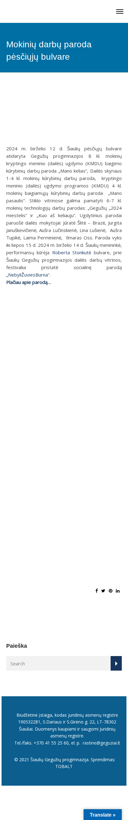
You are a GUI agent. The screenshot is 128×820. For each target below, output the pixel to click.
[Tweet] (103, 591)
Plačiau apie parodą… (28, 282)
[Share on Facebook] (96, 591)
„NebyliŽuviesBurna (27, 275)
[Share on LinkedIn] (118, 591)
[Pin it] (110, 591)
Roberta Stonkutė (71, 252)
